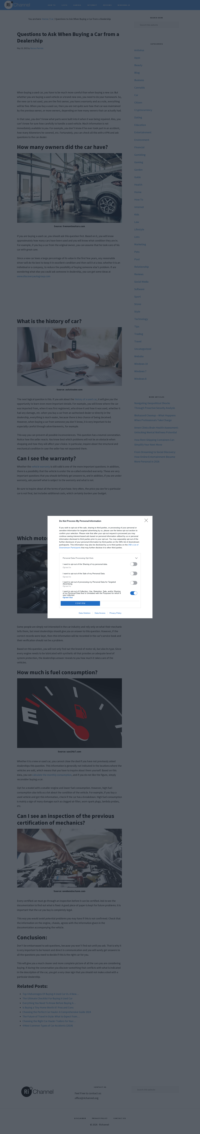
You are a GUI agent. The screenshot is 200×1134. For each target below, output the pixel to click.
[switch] (133, 564)
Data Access (100, 613)
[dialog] (100, 567)
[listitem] (100, 558)
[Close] (147, 521)
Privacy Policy (115, 613)
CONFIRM (80, 603)
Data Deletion (84, 613)
